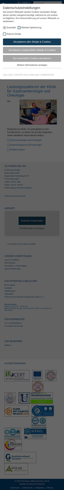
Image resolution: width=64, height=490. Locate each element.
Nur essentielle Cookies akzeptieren (32, 58)
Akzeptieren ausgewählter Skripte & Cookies (32, 50)
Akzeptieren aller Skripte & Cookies (32, 42)
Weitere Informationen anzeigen (32, 65)
